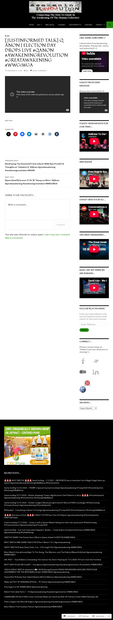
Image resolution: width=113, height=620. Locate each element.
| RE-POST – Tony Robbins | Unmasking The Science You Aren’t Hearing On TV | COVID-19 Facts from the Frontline (52, 559)
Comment (60, 224)
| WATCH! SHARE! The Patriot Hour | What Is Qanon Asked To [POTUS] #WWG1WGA (39, 537)
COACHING (88, 25)
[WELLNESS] (49, 25)
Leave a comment (39, 71)
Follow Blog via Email (92, 308)
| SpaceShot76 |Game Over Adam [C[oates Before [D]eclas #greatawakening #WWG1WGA (43, 577)
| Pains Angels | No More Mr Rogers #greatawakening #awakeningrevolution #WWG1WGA (43, 601)
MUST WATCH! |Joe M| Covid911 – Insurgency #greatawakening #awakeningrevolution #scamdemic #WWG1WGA (53, 564)
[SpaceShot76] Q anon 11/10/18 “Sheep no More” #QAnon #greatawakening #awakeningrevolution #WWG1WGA (32, 180)
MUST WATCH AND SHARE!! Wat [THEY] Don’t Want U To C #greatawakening (37, 542)
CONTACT (99, 25)
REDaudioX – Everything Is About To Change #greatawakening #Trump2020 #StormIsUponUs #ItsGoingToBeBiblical (54, 510)
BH (27, 71)
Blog (7, 36)
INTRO (31, 25)
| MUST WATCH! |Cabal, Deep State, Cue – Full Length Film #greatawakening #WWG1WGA (43, 547)
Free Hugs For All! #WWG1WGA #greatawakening (25, 587)
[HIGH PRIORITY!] (75, 25)
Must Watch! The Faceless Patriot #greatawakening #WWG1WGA (33, 606)
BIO (38, 25)
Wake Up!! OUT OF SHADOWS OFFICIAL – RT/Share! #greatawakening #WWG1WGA (40, 582)
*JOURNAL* (62, 25)
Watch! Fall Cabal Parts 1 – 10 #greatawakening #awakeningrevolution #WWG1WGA (41, 592)
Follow (84, 330)
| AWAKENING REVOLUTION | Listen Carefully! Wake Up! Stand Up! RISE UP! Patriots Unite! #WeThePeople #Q (51, 597)
